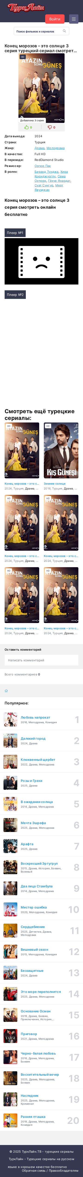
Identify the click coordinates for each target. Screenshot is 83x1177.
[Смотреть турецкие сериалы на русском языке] (25, 8)
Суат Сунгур (44, 185)
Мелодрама (56, 148)
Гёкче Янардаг (59, 180)
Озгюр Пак (43, 166)
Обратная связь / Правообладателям (50, 1170)
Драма (39, 148)
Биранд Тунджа (47, 171)
